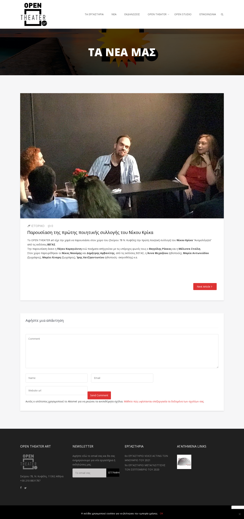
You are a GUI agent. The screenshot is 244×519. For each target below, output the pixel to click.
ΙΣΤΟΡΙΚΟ (37, 226)
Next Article (203, 286)
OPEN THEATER (157, 14)
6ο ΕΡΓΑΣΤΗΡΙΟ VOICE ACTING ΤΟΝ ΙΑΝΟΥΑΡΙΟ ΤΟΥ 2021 (146, 458)
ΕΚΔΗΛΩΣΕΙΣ (132, 14)
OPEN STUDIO (182, 14)
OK (161, 513)
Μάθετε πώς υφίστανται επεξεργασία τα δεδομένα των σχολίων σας (164, 401)
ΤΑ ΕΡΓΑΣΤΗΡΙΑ (94, 14)
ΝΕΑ (113, 14)
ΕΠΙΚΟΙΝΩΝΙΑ (207, 14)
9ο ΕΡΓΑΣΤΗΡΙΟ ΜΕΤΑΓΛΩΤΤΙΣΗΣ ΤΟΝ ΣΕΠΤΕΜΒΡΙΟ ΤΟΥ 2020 (145, 467)
